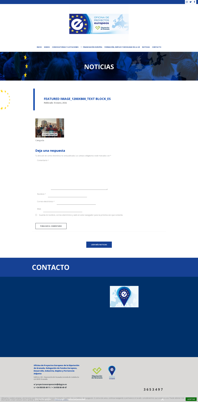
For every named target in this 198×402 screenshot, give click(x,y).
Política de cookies (61, 400)
